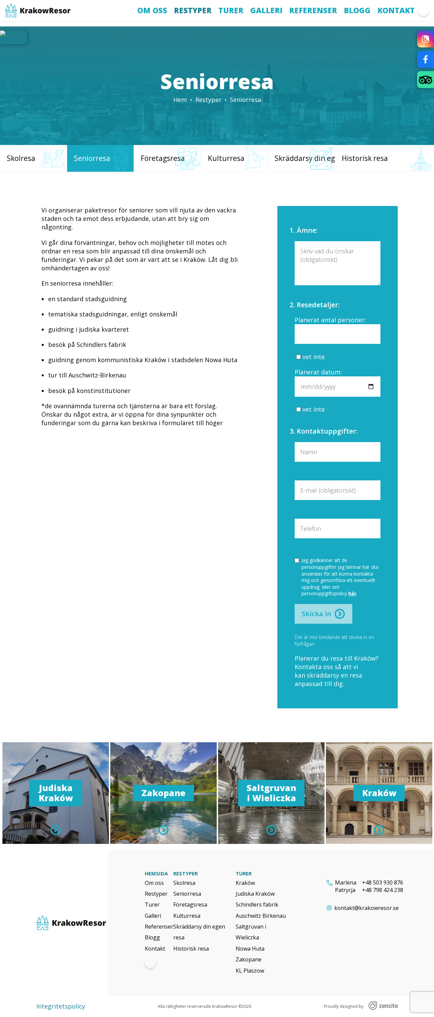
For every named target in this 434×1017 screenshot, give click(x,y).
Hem (180, 100)
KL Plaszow (250, 970)
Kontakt (396, 10)
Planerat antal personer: (330, 320)
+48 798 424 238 (382, 890)
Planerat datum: (318, 372)
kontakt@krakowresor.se (366, 908)
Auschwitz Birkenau (261, 915)
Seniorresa (187, 893)
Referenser (313, 10)
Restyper (193, 10)
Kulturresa (186, 915)
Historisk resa (191, 948)
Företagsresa (190, 904)
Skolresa (184, 883)
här (352, 593)
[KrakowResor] (72, 923)
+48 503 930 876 (382, 882)
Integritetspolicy (60, 1006)
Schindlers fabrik (257, 904)
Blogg (357, 10)
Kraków (245, 883)
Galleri (266, 10)
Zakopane (248, 959)
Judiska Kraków (255, 893)
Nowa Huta (250, 948)
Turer (230, 10)
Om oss (152, 10)
